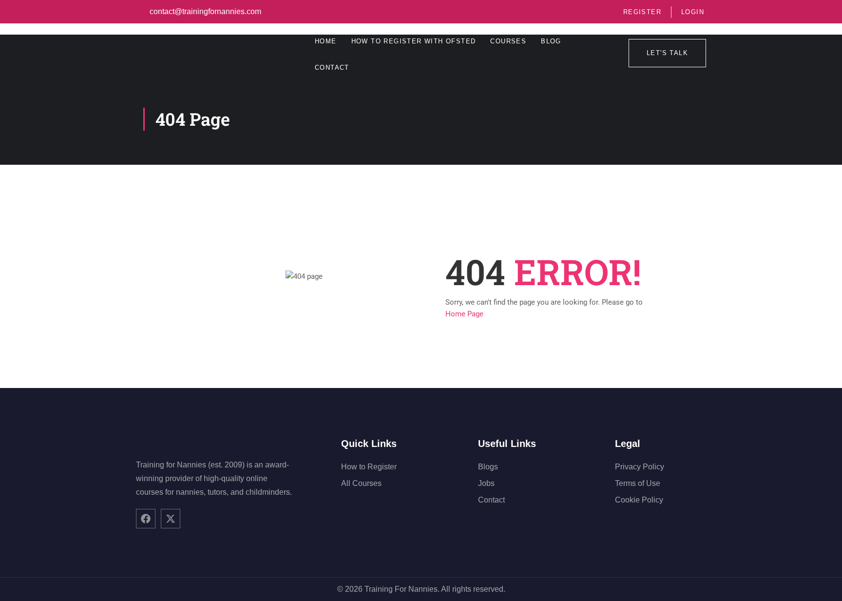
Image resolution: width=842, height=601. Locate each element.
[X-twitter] (170, 518)
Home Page (464, 314)
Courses (508, 41)
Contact (332, 67)
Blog (551, 41)
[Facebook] (145, 518)
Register (642, 12)
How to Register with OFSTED (413, 41)
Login (692, 12)
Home (326, 41)
